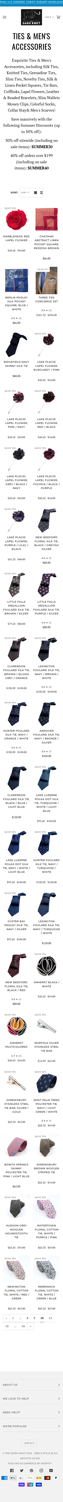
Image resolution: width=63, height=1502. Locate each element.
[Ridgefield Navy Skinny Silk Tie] (16, 345)
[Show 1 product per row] (35, 192)
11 (50, 1318)
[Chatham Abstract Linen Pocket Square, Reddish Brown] (46, 219)
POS (10, 1463)
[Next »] (30, 1326)
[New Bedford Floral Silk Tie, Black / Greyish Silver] (46, 520)
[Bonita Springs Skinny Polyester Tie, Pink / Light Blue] (16, 1147)
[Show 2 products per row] (42, 192)
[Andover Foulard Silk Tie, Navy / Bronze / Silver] (46, 713)
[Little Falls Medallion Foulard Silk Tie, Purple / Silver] (46, 584)
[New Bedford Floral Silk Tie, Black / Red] (16, 965)
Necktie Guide (30, 1458)
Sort (23, 192)
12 (7, 1326)
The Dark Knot (15, 1453)
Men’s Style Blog (46, 1453)
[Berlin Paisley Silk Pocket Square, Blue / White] (16, 280)
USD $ (48, 17)
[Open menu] (8, 17)
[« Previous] (6, 1318)
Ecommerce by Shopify (36, 1463)
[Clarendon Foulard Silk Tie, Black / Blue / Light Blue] (16, 778)
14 (23, 1326)
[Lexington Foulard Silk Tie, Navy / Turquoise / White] (46, 904)
